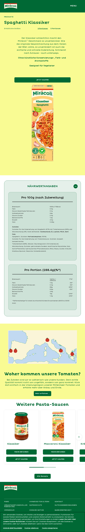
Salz (13, 222)
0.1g (51, 211)
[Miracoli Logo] (11, 487)
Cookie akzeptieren (50, 528)
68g (51, 287)
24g (51, 213)
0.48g (52, 222)
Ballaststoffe (17, 218)
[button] (74, 6)
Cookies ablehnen (31, 528)
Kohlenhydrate (18, 213)
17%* (71, 279)
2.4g (51, 215)
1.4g (51, 296)
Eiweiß (14, 220)
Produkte (8, 17)
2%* (71, 283)
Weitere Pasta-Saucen (42, 404)
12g (51, 294)
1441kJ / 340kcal (53, 279)
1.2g (51, 218)
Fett (14, 209)
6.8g (51, 289)
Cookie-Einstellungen (12, 528)
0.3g (51, 285)
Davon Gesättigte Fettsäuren (23, 211)
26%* (71, 287)
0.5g (51, 209)
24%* (71, 294)
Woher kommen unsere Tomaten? (42, 374)
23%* (71, 296)
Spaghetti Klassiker (26, 22)
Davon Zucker (17, 215)
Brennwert (16, 207)
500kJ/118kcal (55, 207)
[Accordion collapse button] (75, 186)
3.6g (51, 291)
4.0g (51, 220)
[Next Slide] (79, 437)
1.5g (51, 283)
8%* (71, 289)
